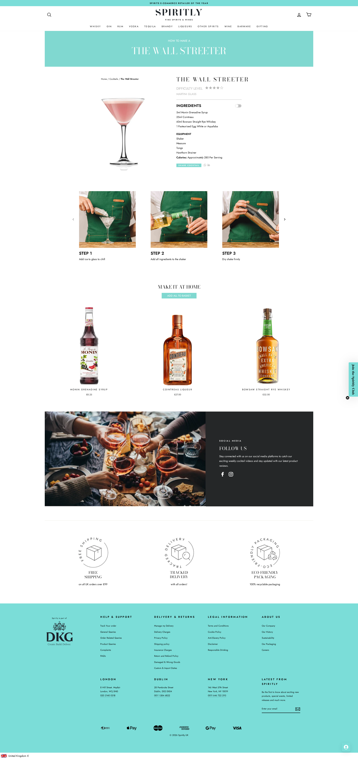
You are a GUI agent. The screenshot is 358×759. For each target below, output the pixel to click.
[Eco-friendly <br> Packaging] (265, 552)
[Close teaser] (347, 398)
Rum (120, 26)
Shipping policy (161, 644)
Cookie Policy (214, 631)
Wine (228, 26)
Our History (267, 631)
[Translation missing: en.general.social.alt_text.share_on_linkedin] (208, 165)
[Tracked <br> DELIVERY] (179, 552)
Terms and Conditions (218, 625)
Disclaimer (213, 644)
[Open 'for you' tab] (346, 747)
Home (104, 78)
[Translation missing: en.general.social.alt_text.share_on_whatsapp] (205, 165)
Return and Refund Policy (166, 655)
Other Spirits (208, 26)
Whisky (95, 26)
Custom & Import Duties (165, 668)
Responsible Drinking (218, 650)
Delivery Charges (162, 631)
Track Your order (108, 625)
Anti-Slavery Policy (216, 637)
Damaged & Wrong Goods (167, 662)
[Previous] (73, 219)
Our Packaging (269, 644)
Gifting (262, 26)
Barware (244, 26)
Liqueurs (185, 26)
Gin (109, 26)
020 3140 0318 (107, 695)
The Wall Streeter (130, 78)
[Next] (284, 219)
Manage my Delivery (163, 625)
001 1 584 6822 (162, 695)
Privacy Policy (160, 637)
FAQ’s (103, 655)
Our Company (268, 625)
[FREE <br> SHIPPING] (93, 552)
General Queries (108, 631)
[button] (353, 379)
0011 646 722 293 (217, 695)
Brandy (167, 26)
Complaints (105, 650)
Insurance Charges (163, 650)
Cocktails (113, 78)
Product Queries (108, 644)
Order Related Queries (111, 637)
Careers (265, 650)
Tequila (150, 26)
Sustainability (268, 637)
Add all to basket (179, 296)
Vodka (134, 26)
